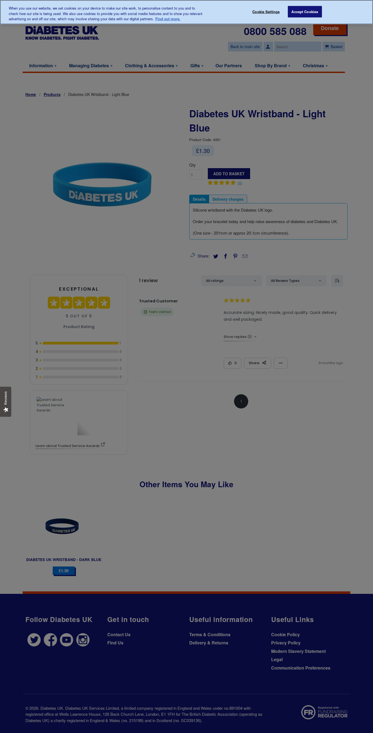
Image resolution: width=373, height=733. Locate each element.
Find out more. (167, 18)
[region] (186, 12)
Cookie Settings (266, 11)
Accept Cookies (304, 11)
